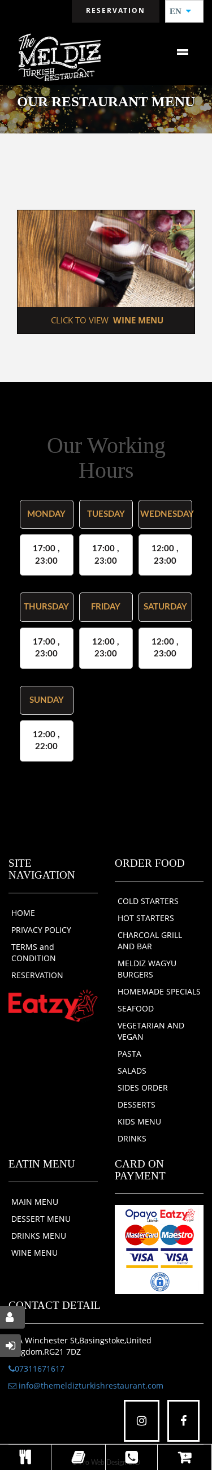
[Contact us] (132, 1457)
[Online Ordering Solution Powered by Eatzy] (53, 1005)
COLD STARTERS (148, 901)
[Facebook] (183, 1421)
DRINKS (132, 1138)
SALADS (132, 1070)
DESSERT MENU (41, 1218)
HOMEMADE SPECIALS (159, 991)
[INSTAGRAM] (141, 1421)
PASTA (129, 1053)
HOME (23, 912)
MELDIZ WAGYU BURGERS (147, 969)
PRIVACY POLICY (41, 929)
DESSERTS (136, 1104)
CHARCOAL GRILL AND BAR (150, 940)
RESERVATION (37, 975)
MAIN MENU (34, 1201)
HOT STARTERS (146, 918)
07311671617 (39, 1368)
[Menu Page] (25, 1457)
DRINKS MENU (38, 1235)
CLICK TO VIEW (106, 320)
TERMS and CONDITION (33, 952)
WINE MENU (34, 1252)
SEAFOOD (136, 1008)
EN (179, 11)
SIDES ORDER (143, 1087)
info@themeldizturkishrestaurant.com (89, 1385)
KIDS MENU (139, 1121)
